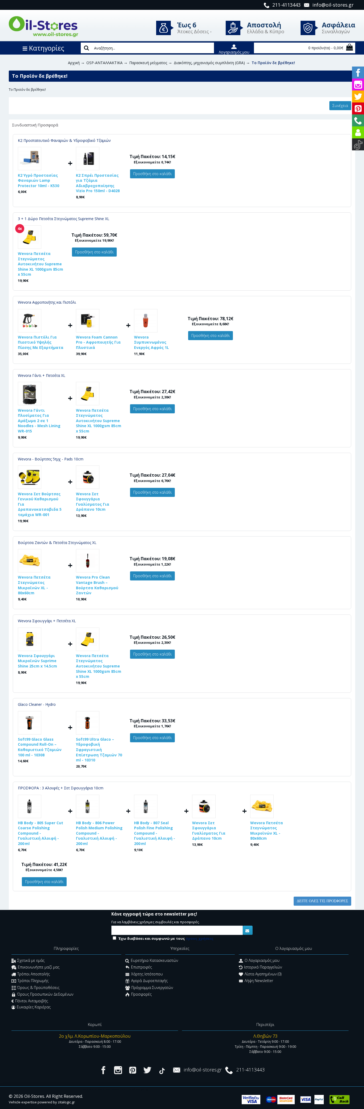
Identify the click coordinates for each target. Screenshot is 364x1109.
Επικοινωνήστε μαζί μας (38, 967)
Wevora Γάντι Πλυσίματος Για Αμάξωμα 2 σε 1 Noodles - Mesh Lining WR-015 (39, 421)
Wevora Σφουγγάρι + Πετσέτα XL (47, 620)
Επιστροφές (141, 967)
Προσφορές (141, 994)
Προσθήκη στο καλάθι (152, 173)
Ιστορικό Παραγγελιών (263, 967)
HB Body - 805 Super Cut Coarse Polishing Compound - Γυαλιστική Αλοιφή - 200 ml (40, 833)
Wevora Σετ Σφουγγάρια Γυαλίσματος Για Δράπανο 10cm (92, 501)
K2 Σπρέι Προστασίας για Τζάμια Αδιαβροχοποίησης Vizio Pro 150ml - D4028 (98, 183)
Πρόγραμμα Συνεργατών (152, 987)
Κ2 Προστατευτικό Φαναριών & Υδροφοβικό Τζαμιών (64, 140)
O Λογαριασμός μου (262, 960)
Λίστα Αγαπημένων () (263, 973)
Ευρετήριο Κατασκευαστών (154, 960)
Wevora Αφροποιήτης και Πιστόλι (47, 302)
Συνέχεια (340, 105)
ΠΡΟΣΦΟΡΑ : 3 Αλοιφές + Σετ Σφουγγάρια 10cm (60, 787)
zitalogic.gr (66, 1102)
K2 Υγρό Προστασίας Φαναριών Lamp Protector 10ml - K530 (38, 180)
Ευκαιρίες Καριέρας (34, 1006)
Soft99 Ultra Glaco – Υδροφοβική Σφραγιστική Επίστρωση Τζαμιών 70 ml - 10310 (99, 749)
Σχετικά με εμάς (31, 960)
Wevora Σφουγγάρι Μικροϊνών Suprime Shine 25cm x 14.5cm (37, 661)
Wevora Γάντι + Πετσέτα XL (41, 375)
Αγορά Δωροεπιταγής (149, 980)
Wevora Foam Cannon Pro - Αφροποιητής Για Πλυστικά (98, 342)
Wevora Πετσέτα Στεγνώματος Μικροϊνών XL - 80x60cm (34, 585)
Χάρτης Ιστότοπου (147, 973)
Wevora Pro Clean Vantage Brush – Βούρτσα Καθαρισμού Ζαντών (97, 585)
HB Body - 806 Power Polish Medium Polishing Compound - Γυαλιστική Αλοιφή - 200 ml (99, 833)
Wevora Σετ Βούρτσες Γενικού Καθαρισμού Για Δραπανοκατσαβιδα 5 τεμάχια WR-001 (40, 504)
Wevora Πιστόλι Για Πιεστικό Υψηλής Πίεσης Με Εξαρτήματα (40, 342)
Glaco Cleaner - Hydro (37, 704)
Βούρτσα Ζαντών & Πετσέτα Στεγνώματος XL (57, 542)
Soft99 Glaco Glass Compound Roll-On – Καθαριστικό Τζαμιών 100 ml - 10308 (40, 747)
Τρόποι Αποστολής (33, 973)
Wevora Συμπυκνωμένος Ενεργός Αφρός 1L (151, 342)
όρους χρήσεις (199, 938)
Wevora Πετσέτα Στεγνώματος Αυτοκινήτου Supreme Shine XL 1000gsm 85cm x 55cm (40, 264)
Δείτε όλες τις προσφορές (322, 901)
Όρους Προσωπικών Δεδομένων (45, 994)
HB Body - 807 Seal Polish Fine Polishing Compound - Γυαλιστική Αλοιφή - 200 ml (154, 833)
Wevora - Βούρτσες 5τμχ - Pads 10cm (50, 458)
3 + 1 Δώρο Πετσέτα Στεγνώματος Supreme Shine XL (63, 218)
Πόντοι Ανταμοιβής (31, 1000)
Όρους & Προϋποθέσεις (38, 987)
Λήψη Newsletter (259, 980)
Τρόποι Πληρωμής (33, 980)
